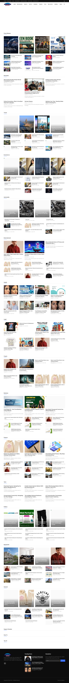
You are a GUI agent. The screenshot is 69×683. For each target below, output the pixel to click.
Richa (54, 469)
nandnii (6, 131)
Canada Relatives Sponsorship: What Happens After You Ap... (58, 333)
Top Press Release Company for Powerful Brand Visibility (58, 68)
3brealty (26, 574)
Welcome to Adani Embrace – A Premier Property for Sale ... (37, 579)
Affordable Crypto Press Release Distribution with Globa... (10, 49)
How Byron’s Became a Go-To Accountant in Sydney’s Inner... (58, 615)
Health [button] (25, 4)
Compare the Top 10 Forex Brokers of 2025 (12, 473)
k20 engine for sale (49, 219)
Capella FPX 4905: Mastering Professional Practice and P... (55, 269)
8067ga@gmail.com (38, 362)
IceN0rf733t (37, 605)
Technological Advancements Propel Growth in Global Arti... (55, 529)
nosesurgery (34, 670)
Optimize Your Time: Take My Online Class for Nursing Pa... (54, 102)
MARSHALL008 (27, 231)
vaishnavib (5, 104)
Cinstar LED (33, 617)
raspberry (37, 173)
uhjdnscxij (33, 225)
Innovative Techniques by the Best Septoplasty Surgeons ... (10, 296)
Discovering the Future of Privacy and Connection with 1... (55, 242)
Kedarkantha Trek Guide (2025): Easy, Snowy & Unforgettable (16, 135)
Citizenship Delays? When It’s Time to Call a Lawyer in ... (42, 333)
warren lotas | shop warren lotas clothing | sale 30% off (10, 333)
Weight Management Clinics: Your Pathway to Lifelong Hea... (26, 311)
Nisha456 (26, 531)
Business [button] (35, 4)
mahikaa (33, 142)
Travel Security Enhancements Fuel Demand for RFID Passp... (55, 538)
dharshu (26, 102)
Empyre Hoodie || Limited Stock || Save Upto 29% (25, 172)
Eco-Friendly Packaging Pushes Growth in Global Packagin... (33, 534)
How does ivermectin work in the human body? (10, 311)
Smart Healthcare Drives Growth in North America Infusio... (13, 534)
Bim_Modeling (54, 605)
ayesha (26, 270)
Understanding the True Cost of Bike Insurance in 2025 (58, 339)
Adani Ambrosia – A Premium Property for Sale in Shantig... (16, 579)
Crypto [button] (30, 4)
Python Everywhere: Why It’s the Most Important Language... (13, 102)
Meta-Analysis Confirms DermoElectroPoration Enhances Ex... (37, 68)
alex (5, 52)
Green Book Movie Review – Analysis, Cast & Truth (26, 50)
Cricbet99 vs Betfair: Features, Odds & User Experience (34, 410)
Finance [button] (40, 4)
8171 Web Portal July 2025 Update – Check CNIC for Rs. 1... (26, 523)
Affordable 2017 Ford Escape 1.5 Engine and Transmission (12, 220)
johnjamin (20, 387)
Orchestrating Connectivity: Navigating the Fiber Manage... (13, 496)
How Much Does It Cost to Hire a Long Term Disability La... (25, 348)
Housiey (54, 574)
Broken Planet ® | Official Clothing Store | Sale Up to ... (38, 474)
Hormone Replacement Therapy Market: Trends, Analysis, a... (16, 424)
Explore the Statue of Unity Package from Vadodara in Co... (26, 129)
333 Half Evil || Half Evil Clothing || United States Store (38, 274)
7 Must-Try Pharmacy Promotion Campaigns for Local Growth (25, 296)
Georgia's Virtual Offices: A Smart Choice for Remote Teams (26, 561)
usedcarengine (7, 216)
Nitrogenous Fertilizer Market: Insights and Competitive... (37, 424)
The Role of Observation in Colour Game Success (34, 255)
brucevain (47, 220)
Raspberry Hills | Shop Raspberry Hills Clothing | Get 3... (16, 263)
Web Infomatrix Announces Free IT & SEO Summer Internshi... (57, 49)
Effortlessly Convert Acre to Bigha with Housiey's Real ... (59, 573)
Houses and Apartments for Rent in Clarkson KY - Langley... (59, 567)
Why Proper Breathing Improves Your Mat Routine (58, 609)
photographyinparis (56, 264)
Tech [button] (45, 4)
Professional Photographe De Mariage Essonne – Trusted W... (58, 263)
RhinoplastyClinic (53, 313)
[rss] (5, 663)
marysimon (6, 563)
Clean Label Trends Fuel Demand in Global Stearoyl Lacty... (13, 538)
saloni (21, 563)
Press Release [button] (19, 4)
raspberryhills (55, 179)
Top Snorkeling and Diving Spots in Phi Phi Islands (38, 141)
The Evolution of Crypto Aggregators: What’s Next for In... (25, 385)
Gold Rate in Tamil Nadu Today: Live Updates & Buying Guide (59, 468)
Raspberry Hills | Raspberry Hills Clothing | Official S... (58, 178)
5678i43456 (53, 525)
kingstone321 (21, 350)
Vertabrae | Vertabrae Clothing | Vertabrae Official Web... (10, 348)
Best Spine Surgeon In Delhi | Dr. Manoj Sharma (13, 188)
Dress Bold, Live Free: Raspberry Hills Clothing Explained (41, 171)
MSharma (20, 313)
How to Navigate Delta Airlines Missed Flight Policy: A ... (58, 147)
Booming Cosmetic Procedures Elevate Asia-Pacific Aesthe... (55, 534)
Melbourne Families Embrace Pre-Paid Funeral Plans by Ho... (59, 62)
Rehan (21, 173)
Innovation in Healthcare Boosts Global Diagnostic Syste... (34, 538)
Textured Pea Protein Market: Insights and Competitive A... (58, 430)
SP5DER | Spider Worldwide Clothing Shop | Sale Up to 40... (16, 269)
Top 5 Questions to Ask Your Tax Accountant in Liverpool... (58, 462)
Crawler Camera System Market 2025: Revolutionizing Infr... (34, 486)
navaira (47, 225)
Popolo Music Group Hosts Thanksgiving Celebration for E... (16, 68)
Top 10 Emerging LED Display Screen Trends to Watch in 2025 (37, 615)
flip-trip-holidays (38, 131)
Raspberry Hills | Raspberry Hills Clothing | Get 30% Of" (41, 348)
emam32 (52, 341)
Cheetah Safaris (13, 142)
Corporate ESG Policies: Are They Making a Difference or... (11, 523)
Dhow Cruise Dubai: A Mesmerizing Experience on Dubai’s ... (34, 269)
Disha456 (26, 431)
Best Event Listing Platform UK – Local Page (16, 56)
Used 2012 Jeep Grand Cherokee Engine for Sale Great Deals (10, 213)
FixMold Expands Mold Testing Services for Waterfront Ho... (16, 62)
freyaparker (6, 173)
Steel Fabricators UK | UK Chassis (10, 620)
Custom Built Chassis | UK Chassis (31, 620)
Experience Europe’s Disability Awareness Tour (58, 135)
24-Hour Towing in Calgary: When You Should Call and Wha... (59, 230)
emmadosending (6, 313)
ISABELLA (6, 611)
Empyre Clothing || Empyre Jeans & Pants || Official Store (42, 385)
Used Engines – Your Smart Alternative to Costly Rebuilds (33, 230)
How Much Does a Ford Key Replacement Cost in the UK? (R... (16, 224)
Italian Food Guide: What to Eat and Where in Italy (38, 135)
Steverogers (22, 525)
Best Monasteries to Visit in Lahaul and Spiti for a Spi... (17, 147)
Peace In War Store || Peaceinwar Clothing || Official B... (37, 418)
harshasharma (13, 425)
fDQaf (4, 350)
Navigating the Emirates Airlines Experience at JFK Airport (57, 129)
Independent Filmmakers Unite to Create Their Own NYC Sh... (37, 62)
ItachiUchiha (48, 270)
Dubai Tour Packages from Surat (41, 129)
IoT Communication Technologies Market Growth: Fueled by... (54, 496)
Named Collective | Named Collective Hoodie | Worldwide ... (37, 263)
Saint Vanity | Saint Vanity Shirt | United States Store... (13, 255)
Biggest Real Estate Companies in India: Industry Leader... (33, 573)
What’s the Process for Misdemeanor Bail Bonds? (26, 324)
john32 (47, 104)
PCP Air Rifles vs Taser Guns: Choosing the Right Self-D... (58, 189)
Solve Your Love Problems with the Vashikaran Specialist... (59, 621)
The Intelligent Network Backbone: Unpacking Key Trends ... (33, 496)
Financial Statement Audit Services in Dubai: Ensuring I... (38, 462)
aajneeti (37, 563)
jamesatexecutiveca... (35, 148)
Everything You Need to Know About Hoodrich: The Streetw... (37, 609)
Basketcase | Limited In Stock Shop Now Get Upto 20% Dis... (38, 224)
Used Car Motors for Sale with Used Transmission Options (13, 230)
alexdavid (26, 94)
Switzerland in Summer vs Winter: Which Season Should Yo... (59, 141)
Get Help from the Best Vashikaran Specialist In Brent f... (10, 603)
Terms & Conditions (61, 680)
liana (5, 185)
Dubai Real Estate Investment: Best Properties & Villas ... (11, 561)
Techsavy (5, 488)
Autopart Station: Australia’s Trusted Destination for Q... (55, 224)
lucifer (5, 525)
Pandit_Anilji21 (7, 605)
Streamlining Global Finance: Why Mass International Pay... (55, 454)
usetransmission (22, 216)
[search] (64, 4)
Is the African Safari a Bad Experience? (15, 141)
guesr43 (33, 179)
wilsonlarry (54, 611)
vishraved (21, 131)
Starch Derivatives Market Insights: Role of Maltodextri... (32, 430)
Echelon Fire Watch (40, 604)
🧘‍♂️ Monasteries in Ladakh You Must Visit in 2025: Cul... (11, 129)
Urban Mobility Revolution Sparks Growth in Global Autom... (34, 529)
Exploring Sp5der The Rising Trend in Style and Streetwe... (13, 183)
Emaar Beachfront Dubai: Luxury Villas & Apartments (16, 573)
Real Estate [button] (50, 4)
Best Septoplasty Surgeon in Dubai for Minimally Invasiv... (57, 311)
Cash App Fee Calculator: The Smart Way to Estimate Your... (33, 454)
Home (14, 4)
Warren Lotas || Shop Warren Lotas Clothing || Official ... (42, 361)
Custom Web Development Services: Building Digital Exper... (16, 615)
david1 (5, 474)
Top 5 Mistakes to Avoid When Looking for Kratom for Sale (41, 311)
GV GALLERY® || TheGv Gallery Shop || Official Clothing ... (10, 171)
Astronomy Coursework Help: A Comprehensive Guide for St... (32, 92)
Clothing (33, 611)
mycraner (20, 371)
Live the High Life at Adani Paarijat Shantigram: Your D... (59, 579)
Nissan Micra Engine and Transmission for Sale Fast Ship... (41, 213)
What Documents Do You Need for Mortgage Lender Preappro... (17, 462)
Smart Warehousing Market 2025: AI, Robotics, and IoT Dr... (55, 486)
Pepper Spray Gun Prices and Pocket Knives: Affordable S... (37, 189)
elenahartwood (48, 244)
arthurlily (12, 225)
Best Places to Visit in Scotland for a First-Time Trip (38, 147)
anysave (26, 456)
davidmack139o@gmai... (49, 456)
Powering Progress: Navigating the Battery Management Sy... (12, 486)
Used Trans (27, 219)
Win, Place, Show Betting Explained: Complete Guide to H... (42, 49)
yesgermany (5, 82)
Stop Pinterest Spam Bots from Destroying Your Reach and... (58, 603)
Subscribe (63, 660)
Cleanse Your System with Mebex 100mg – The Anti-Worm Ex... (57, 296)
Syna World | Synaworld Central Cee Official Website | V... (54, 410)
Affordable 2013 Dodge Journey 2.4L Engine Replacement (57, 213)
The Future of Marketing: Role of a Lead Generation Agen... (41, 561)
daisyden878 (53, 131)
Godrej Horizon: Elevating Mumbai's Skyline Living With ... (37, 567)
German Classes (29, 101)
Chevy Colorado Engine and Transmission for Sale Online (26, 214)
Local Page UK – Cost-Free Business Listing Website (12, 410)
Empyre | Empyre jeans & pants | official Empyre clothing (41, 523)
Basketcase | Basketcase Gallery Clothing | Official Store (12, 454)
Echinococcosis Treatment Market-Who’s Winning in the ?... (14, 418)
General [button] (56, 4)
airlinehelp (54, 148)
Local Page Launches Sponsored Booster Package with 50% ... (37, 56)
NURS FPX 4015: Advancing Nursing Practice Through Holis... (14, 274)
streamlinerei (13, 574)
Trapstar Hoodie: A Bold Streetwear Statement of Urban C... (38, 178)
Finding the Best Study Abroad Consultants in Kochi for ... (53, 80)
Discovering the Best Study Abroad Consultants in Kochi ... (12, 80)
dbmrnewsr (6, 419)
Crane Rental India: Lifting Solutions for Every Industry (26, 370)
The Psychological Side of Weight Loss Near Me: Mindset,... (41, 296)
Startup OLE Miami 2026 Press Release (58, 56)
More (61, 4)
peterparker (27, 220)
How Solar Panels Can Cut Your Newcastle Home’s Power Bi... (13, 609)
